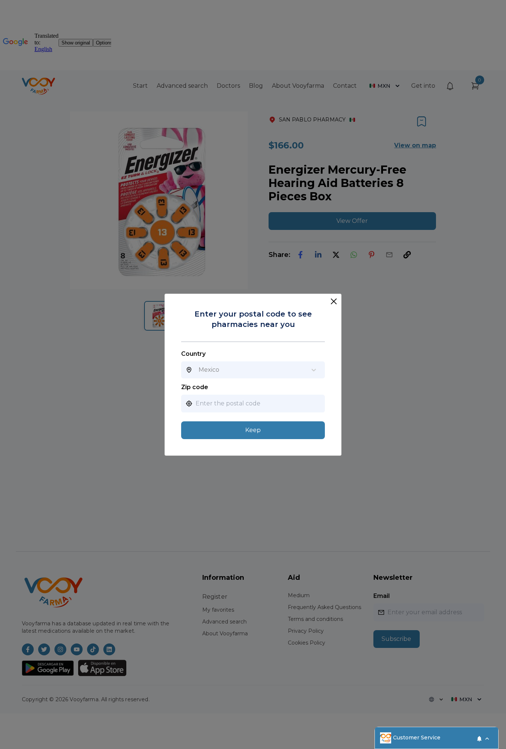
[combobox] (198, 369)
